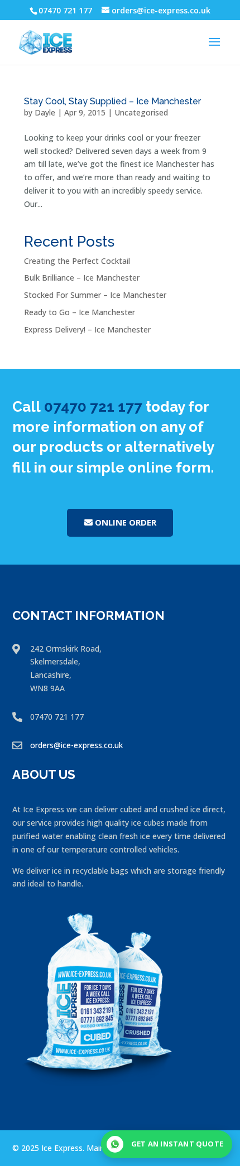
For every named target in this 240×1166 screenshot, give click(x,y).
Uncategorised (141, 112)
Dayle (45, 112)
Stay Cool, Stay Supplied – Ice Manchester (112, 101)
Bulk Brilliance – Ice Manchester (82, 277)
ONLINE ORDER (125, 522)
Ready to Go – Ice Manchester (79, 312)
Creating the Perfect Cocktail (77, 261)
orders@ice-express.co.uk (76, 745)
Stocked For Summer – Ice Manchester (95, 295)
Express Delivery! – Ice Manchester (87, 329)
